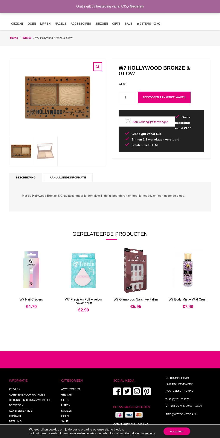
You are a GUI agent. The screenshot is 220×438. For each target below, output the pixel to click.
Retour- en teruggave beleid (30, 400)
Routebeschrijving (179, 390)
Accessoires (81, 23)
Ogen (32, 23)
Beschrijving (25, 177)
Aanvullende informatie (68, 177)
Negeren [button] (137, 6)
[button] (97, 66)
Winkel (27, 37)
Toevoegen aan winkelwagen (164, 97)
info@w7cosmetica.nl (181, 414)
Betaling (15, 421)
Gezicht (17, 23)
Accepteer (177, 431)
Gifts (116, 23)
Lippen (45, 23)
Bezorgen (16, 405)
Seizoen (101, 23)
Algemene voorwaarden (27, 394)
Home (14, 37)
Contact (15, 416)
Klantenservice (20, 410)
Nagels (60, 23)
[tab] (25, 177)
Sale (128, 23)
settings (150, 433)
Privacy (14, 389)
